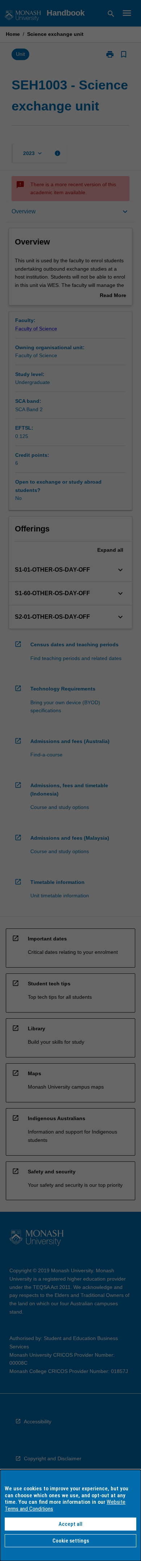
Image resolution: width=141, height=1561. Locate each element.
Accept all (70, 1524)
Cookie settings (70, 1540)
